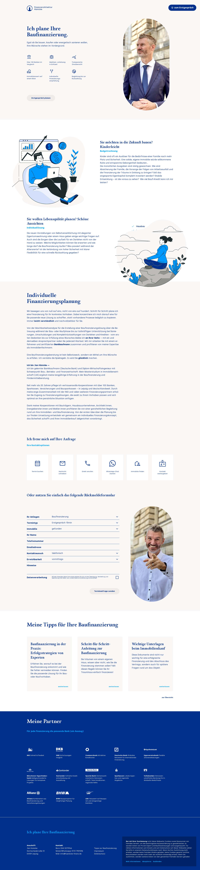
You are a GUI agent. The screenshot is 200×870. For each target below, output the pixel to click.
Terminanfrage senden (104, 591)
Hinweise (31, 565)
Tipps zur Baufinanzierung (105, 848)
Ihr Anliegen (33, 517)
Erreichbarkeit (34, 559)
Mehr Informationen (133, 861)
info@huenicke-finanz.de (70, 854)
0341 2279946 (66, 848)
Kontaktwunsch (35, 553)
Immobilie (32, 529)
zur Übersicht (167, 697)
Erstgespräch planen (40, 98)
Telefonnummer (35, 541)
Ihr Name (31, 535)
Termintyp (32, 523)
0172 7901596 (77, 851)
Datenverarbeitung (37, 577)
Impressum (99, 851)
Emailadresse (34, 547)
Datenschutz (99, 854)
